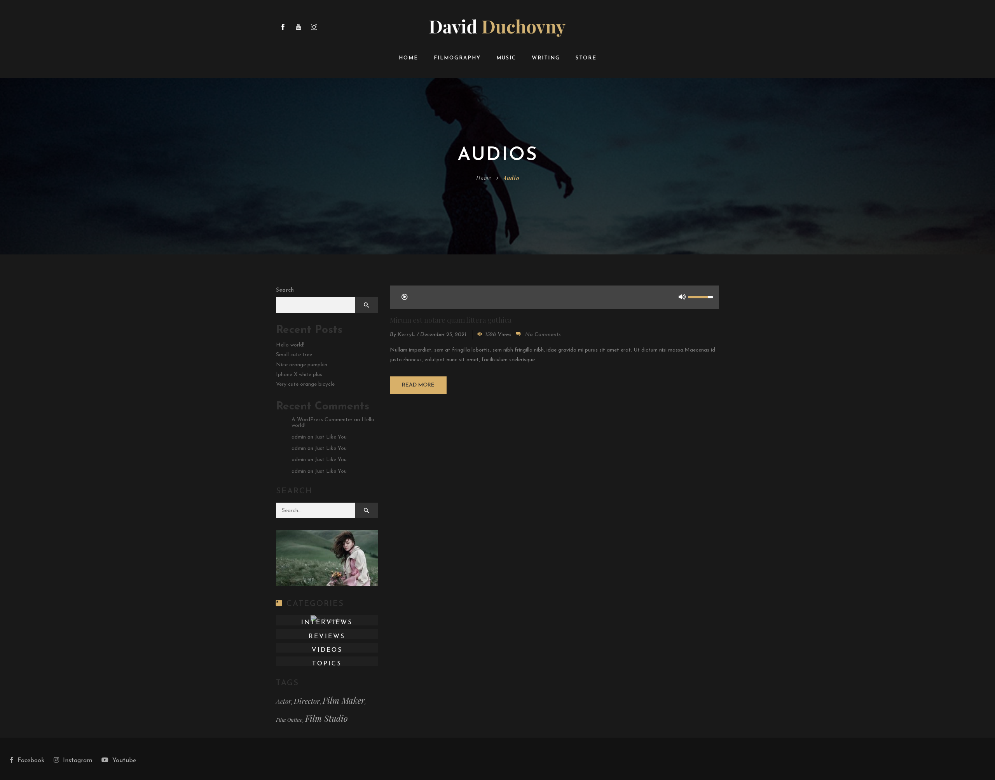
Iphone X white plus (299, 375)
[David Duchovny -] (497, 28)
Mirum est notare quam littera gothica (450, 320)
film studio (326, 718)
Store (586, 58)
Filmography (457, 58)
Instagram (77, 760)
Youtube (124, 760)
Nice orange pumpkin (301, 365)
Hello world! (290, 345)
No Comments (543, 335)
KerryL (406, 335)
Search (285, 290)
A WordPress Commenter (322, 420)
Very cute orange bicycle (305, 384)
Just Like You (331, 437)
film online (289, 719)
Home (408, 58)
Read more (418, 385)
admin (299, 437)
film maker (344, 700)
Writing (546, 58)
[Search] (366, 510)
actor (283, 701)
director (307, 701)
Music (506, 58)
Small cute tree (294, 355)
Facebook (30, 760)
